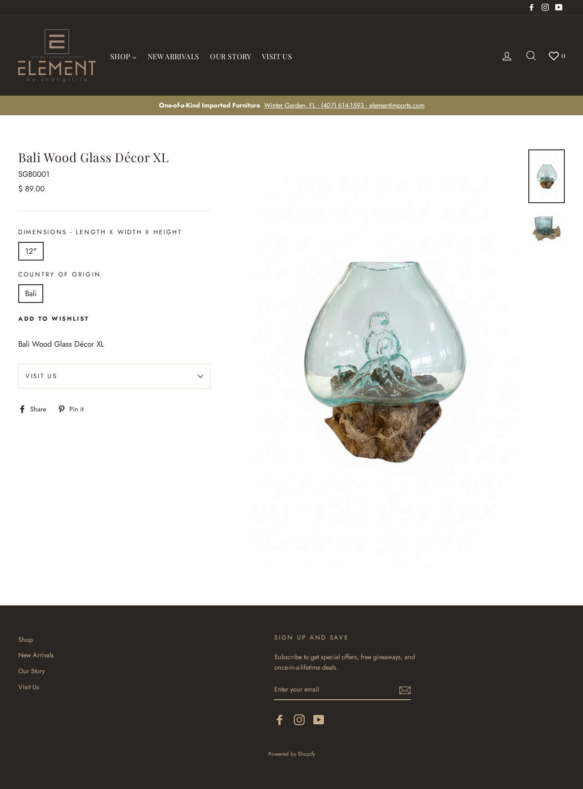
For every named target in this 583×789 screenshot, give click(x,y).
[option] (291, 105)
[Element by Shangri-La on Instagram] (299, 719)
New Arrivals (36, 655)
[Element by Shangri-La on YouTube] (318, 719)
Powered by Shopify (291, 754)
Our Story (31, 671)
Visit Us (41, 375)
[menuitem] (123, 55)
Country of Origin (59, 274)
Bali (30, 293)
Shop (25, 639)
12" (31, 251)
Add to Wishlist (53, 318)
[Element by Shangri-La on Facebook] (279, 719)
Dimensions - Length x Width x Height (100, 231)
